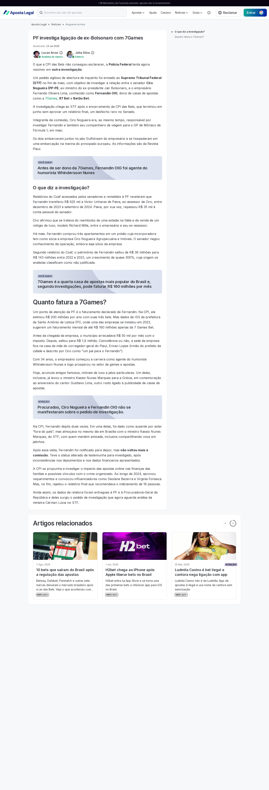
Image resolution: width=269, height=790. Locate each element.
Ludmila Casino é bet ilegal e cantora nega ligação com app (132, 572)
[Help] (209, 13)
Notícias (56, 24)
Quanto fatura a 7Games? (189, 36)
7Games (51, 98)
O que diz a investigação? (190, 31)
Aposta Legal (39, 24)
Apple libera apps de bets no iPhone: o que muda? (199, 572)
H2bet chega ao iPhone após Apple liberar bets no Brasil (60, 572)
